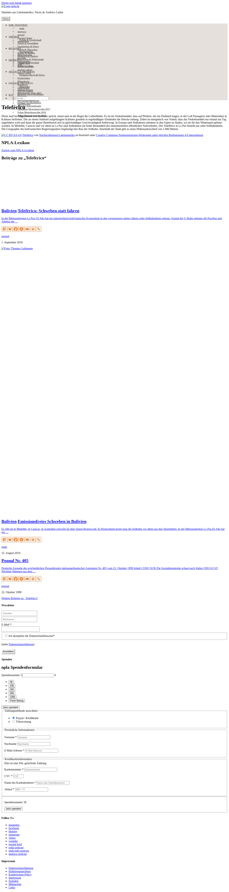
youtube (13, 841)
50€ (12, 693)
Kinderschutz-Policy (20, 874)
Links (12, 887)
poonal (5, 236)
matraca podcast (18, 853)
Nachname (10, 743)
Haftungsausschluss (20, 871)
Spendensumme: (10, 675)
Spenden (13, 881)
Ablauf (9, 789)
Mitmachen (15, 884)
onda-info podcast (19, 850)
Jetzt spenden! (10, 707)
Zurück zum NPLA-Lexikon (17, 150)
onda (4, 546)
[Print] (33, 229)
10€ (12, 685)
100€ (12, 697)
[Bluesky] (10, 229)
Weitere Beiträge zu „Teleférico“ (19, 598)
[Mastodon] (4, 229)
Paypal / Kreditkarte (27, 718)
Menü (6, 18)
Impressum (15, 877)
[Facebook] (16, 229)
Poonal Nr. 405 (14, 560)
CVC (8, 776)
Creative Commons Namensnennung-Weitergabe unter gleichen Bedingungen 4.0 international (149, 135)
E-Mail (6, 624)
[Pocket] (21, 229)
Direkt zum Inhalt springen (16, 2)
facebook (14, 828)
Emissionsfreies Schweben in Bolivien (52, 521)
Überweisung (23, 721)
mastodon (14, 824)
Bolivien (9, 210)
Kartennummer (13, 769)
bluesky (13, 831)
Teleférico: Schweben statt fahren (48, 210)
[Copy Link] (39, 229)
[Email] (27, 229)
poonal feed (15, 844)
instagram (14, 834)
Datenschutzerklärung (21, 644)
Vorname (10, 737)
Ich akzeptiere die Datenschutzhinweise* (31, 635)
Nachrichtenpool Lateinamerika (57, 135)
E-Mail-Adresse (14, 750)
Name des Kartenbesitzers (20, 782)
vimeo (12, 837)
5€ (11, 682)
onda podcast (16, 847)
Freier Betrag (16, 700)
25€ (12, 689)
